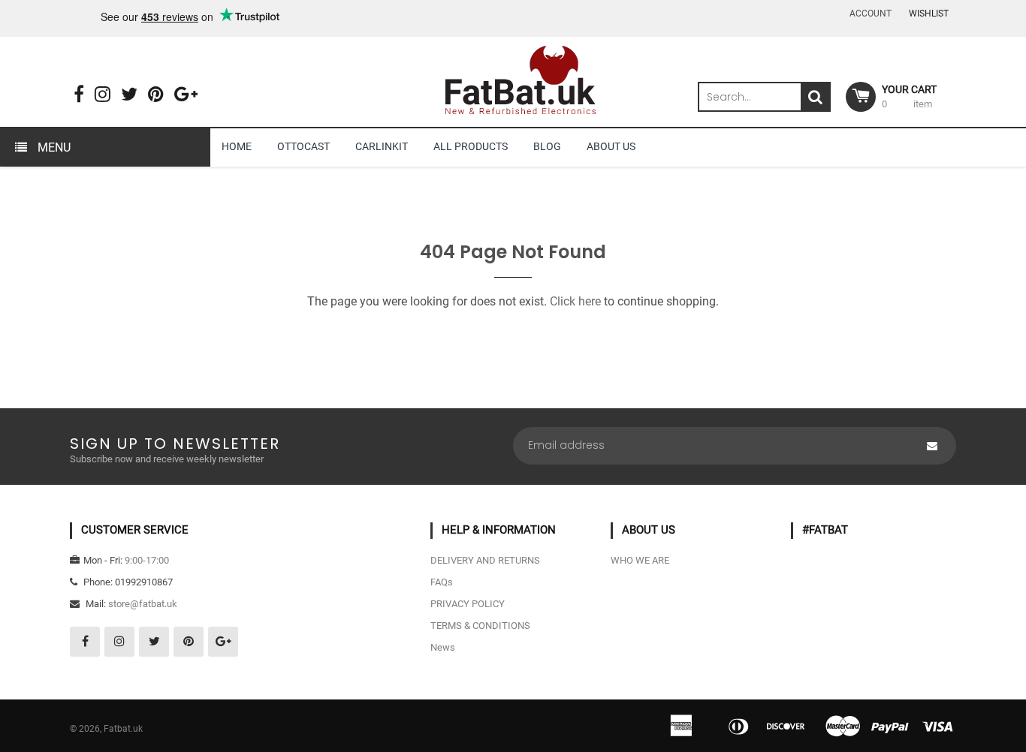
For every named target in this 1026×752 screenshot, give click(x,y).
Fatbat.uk (123, 728)
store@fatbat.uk (142, 603)
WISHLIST (929, 13)
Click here (575, 301)
